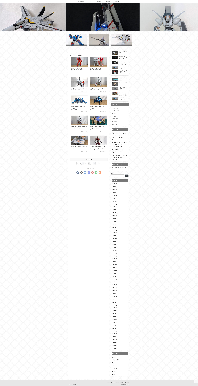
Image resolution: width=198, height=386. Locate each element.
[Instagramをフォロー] (89, 172)
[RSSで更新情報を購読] (100, 172)
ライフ (114, 382)
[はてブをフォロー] (85, 172)
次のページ (89, 159)
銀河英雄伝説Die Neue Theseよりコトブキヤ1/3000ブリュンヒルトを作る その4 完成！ (120, 144)
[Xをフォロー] (81, 172)
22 (91, 163)
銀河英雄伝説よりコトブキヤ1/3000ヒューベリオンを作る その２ (119, 151)
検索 (112, 173)
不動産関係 (127, 382)
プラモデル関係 (109, 382)
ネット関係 (122, 382)
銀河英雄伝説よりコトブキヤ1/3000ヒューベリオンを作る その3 (119, 137)
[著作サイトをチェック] (77, 172)
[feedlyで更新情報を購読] (96, 172)
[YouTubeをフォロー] (92, 172)
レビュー (117, 382)
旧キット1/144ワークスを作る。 (119, 133)
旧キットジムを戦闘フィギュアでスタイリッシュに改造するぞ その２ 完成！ (119, 157)
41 (97, 163)
